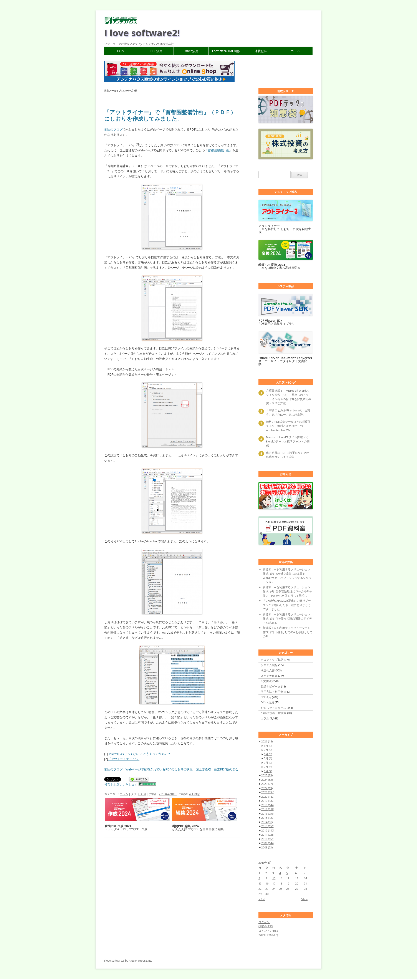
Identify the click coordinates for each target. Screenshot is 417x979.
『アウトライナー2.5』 (123, 759)
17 (273, 883)
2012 (267, 830)
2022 (267, 788)
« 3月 (261, 899)
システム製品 (269, 665)
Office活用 (191, 51)
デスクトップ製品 (272, 660)
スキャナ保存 (269, 676)
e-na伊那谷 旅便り (273, 713)
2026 (267, 741)
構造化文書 (268, 670)
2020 (267, 796)
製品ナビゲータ (270, 686)
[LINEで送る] (138, 780)
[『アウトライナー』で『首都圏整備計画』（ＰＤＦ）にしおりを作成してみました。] (172, 216)
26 (287, 889)
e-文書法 (266, 681)
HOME (121, 51)
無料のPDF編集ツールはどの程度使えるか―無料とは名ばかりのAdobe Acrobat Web (288, 426)
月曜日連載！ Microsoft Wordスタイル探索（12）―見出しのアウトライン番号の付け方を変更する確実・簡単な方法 (288, 397)
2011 (267, 835)
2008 (267, 847)
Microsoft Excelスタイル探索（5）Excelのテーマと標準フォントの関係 (288, 441)
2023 (267, 784)
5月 (268, 758)
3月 (268, 763)
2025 (267, 775)
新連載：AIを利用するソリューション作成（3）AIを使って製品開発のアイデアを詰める (287, 618)
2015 (267, 818)
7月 (268, 750)
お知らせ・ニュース (273, 708)
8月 (268, 746)
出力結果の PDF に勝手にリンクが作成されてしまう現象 (287, 455)
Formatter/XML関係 (226, 51)
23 (266, 889)
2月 (268, 767)
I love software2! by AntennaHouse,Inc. (128, 960)
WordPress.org (268, 935)
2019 (267, 801)
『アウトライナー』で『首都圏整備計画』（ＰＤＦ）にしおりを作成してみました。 (170, 115)
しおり (142, 794)
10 (273, 878)
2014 (267, 822)
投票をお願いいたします (121, 784)
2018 (267, 805)
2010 (267, 839)
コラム (295, 51)
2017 (267, 809)
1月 (268, 771)
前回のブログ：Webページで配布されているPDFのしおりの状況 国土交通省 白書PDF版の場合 (171, 769)
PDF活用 (156, 51)
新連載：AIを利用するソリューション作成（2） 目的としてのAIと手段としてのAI (288, 632)
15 (259, 883)
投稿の (265, 926)
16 (266, 883)
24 (273, 889)
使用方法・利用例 (272, 692)
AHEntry (194, 794)
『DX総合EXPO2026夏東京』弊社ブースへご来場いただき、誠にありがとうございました (287, 605)
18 (280, 883)
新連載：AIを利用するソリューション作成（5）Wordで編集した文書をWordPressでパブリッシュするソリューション (287, 575)
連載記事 (261, 51)
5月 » (304, 899)
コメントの (268, 931)
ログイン (264, 922)
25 (280, 889)
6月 (268, 754)
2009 (267, 843)
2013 (267, 826)
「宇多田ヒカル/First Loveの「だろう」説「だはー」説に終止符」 (288, 412)
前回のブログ (113, 129)
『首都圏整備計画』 (218, 150)
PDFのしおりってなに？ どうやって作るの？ (139, 754)
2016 (267, 813)
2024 (267, 780)
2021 (267, 792)
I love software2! (142, 33)
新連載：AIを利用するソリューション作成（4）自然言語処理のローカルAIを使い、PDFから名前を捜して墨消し (287, 591)
